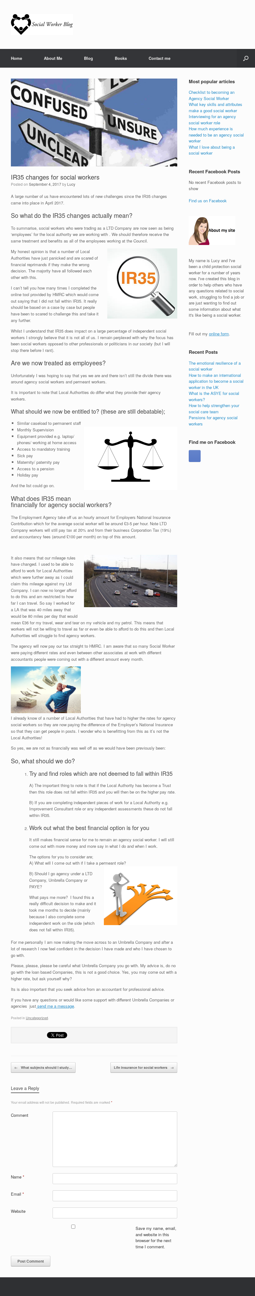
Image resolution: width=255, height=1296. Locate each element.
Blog (88, 58)
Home (16, 58)
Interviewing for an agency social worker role (212, 119)
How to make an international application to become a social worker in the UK (216, 381)
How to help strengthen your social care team (214, 408)
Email (17, 1194)
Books (121, 58)
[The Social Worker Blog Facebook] (195, 456)
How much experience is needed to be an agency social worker (216, 135)
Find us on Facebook (208, 201)
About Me (53, 58)
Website (18, 1211)
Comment (19, 1115)
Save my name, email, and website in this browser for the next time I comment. (156, 1237)
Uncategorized (37, 1017)
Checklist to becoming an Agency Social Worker (211, 95)
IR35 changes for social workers (55, 176)
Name (17, 1177)
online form (219, 334)
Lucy (71, 184)
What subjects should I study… (43, 1067)
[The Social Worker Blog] (42, 24)
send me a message (55, 1006)
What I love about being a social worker (212, 150)
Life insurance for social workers (144, 1067)
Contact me (159, 58)
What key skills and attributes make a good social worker (215, 107)
